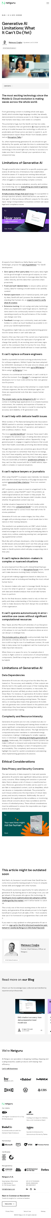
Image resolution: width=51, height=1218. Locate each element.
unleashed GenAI (23, 507)
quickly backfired (17, 434)
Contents (7, 86)
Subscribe (8, 1204)
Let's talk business (10, 1068)
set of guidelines (29, 265)
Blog (3, 15)
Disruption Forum (31, 569)
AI (33, 127)
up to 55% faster (37, 367)
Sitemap (43, 1211)
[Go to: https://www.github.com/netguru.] (31, 1189)
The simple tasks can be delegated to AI (19, 399)
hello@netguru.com (8, 1189)
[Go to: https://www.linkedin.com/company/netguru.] (34, 1189)
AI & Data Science (15, 15)
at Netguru (17, 370)
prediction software (36, 460)
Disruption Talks (14, 137)
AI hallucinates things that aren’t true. (18, 194)
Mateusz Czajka (15, 42)
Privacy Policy (10, 1211)
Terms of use (27, 1211)
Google (25, 377)
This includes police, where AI (14, 637)
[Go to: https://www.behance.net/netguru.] (27, 1189)
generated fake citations (18, 482)
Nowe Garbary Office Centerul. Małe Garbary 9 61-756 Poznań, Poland (10, 1183)
